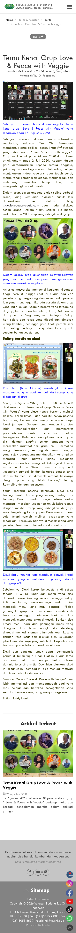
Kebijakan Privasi (38, 899)
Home (9, 19)
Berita (48, 19)
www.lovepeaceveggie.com (21, 205)
